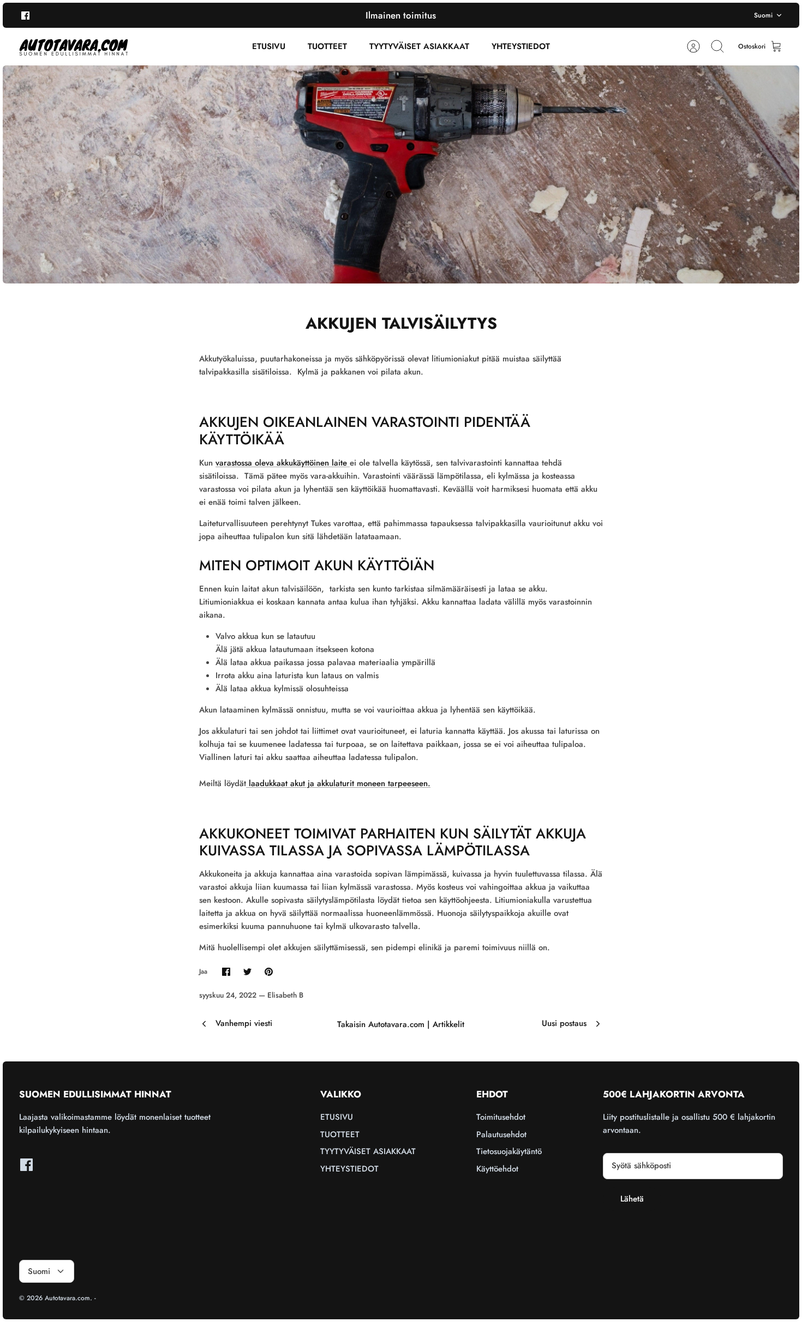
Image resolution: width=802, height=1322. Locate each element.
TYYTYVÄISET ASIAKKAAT (419, 46)
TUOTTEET (327, 46)
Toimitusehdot (500, 1117)
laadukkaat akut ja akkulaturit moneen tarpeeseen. (338, 783)
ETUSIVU (268, 46)
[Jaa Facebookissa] (226, 971)
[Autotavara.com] (73, 46)
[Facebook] (25, 15)
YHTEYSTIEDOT (521, 46)
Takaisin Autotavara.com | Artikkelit (400, 1024)
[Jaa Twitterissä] (247, 971)
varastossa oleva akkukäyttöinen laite (283, 463)
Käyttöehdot (497, 1169)
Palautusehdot (501, 1134)
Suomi (763, 15)
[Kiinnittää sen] (268, 971)
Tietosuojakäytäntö (509, 1151)
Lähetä (632, 1199)
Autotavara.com (67, 1298)
